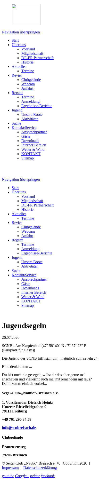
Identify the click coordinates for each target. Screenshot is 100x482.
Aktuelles (19, 66)
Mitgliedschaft (32, 53)
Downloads (30, 141)
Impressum (10, 468)
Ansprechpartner (34, 132)
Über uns (19, 45)
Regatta (17, 93)
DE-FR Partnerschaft (37, 58)
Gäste (25, 136)
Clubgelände (31, 80)
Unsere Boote (31, 114)
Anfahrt (27, 88)
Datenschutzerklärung (40, 468)
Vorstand (28, 49)
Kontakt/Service (24, 128)
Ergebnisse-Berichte (36, 106)
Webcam (28, 84)
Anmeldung (30, 101)
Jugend (17, 110)
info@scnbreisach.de (19, 428)
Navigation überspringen (21, 32)
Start (15, 40)
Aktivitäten (29, 119)
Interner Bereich (33, 145)
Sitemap (27, 158)
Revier (17, 75)
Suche (16, 123)
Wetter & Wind (32, 149)
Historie (27, 62)
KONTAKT (31, 154)
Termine (27, 71)
